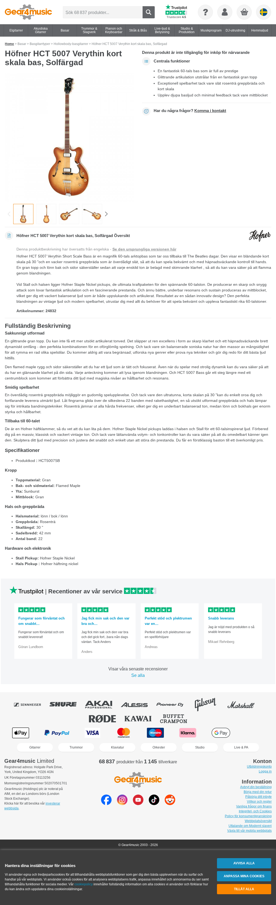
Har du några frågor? (190, 111)
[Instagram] (122, 803)
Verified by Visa (255, 733)
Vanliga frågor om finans (254, 806)
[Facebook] (106, 803)
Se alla (138, 675)
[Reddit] (170, 803)
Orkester (159, 747)
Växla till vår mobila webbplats (249, 831)
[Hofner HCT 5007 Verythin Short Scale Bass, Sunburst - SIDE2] (92, 214)
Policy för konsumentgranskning (248, 816)
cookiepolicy (83, 884)
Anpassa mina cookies (244, 876)
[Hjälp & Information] (205, 12)
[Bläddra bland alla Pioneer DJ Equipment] (173, 705)
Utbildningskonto (259, 766)
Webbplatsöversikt (258, 821)
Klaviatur (117, 747)
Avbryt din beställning (256, 787)
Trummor (76, 747)
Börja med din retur (258, 792)
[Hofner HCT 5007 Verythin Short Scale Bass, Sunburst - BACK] (46, 214)
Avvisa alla (244, 863)
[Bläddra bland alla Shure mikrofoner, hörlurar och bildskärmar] (67, 705)
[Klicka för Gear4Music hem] (28, 12)
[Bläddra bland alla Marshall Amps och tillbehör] (245, 705)
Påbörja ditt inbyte (258, 797)
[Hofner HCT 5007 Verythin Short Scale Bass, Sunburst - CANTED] (69, 214)
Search (149, 12)
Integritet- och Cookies (255, 811)
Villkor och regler (259, 801)
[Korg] (244, 12)
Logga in (265, 771)
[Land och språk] (263, 12)
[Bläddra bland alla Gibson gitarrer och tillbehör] (209, 705)
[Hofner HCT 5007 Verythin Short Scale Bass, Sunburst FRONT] (69, 137)
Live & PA (241, 747)
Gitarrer (34, 747)
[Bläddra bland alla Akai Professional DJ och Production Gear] (102, 705)
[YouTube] (138, 803)
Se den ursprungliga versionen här (144, 249)
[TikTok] (154, 803)
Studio (200, 747)
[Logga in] (225, 12)
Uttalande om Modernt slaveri (250, 826)
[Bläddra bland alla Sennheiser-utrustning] (31, 705)
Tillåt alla (244, 889)
